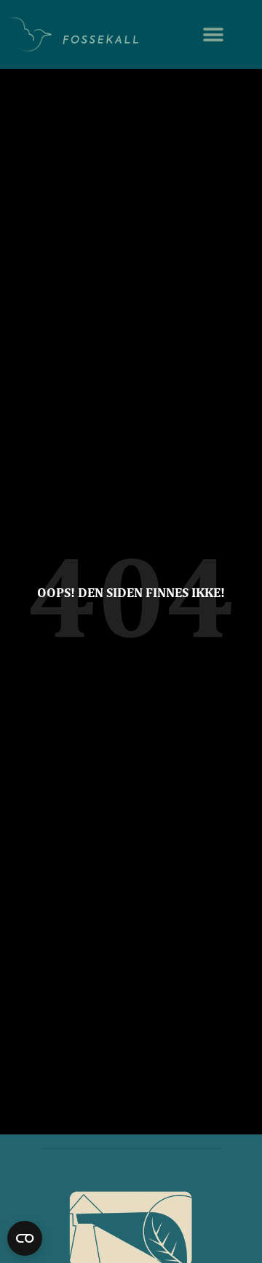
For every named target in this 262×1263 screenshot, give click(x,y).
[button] (212, 34)
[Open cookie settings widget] (24, 1238)
